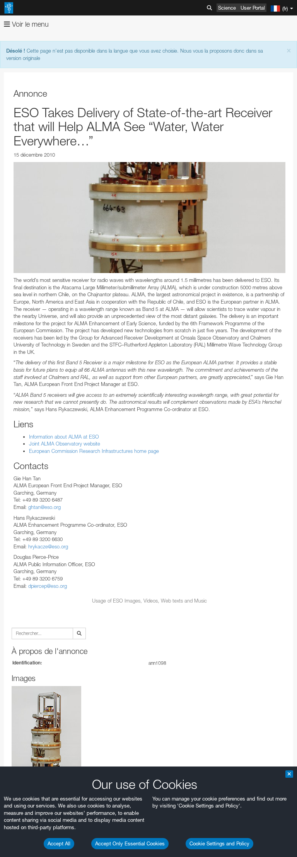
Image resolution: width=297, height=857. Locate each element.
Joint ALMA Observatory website (64, 443)
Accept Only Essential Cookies (130, 843)
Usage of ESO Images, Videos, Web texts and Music (149, 601)
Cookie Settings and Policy (219, 843)
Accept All (59, 843)
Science (227, 8)
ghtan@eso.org (44, 507)
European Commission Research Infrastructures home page (94, 451)
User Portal (253, 8)
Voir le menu (29, 24)
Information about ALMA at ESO (64, 437)
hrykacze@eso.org (48, 546)
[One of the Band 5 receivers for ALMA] (149, 217)
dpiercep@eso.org (47, 586)
